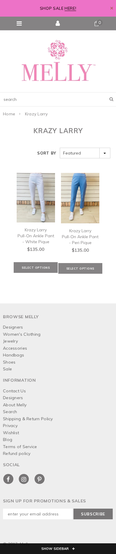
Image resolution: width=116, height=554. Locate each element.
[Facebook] (8, 479)
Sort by (46, 153)
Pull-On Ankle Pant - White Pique (36, 238)
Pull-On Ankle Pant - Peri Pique (80, 239)
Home (9, 114)
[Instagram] (23, 479)
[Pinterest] (39, 479)
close (111, 8)
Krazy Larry (36, 114)
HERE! (70, 8)
